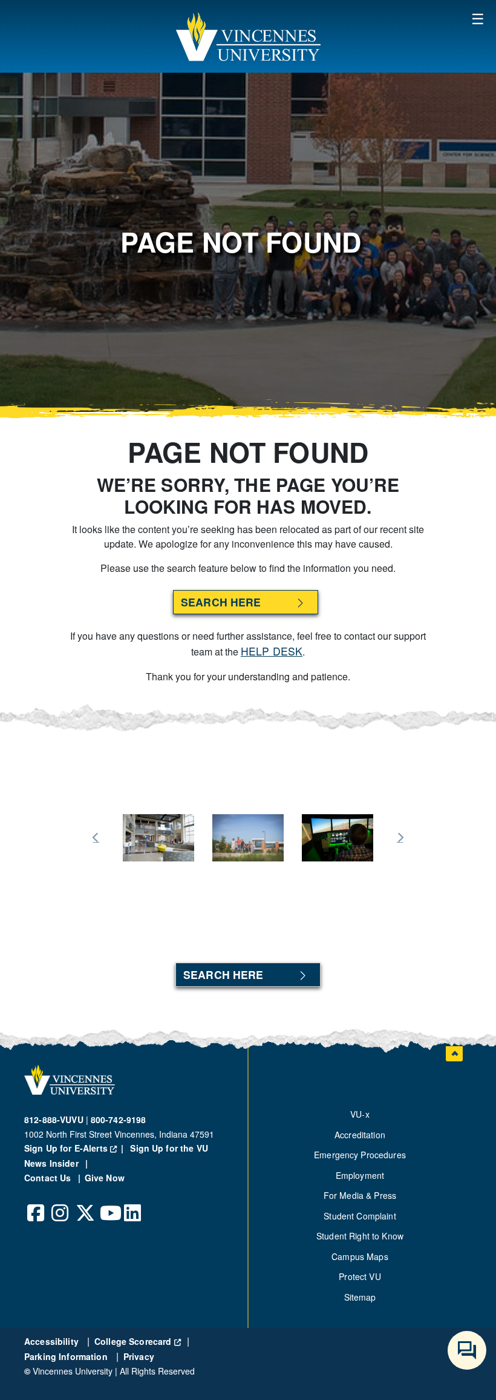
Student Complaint (360, 1216)
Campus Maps (359, 1256)
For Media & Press (360, 1195)
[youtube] (109, 1204)
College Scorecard (137, 1341)
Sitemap (360, 1297)
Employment (360, 1175)
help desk (271, 651)
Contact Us (49, 1178)
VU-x (360, 1114)
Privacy (138, 1356)
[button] (248, 36)
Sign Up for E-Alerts (76, 1148)
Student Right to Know (359, 1236)
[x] (85, 1204)
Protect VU (359, 1276)
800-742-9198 (118, 1119)
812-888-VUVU (53, 1119)
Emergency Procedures (360, 1155)
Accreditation (359, 1135)
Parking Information (67, 1356)
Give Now (105, 1178)
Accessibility (52, 1341)
